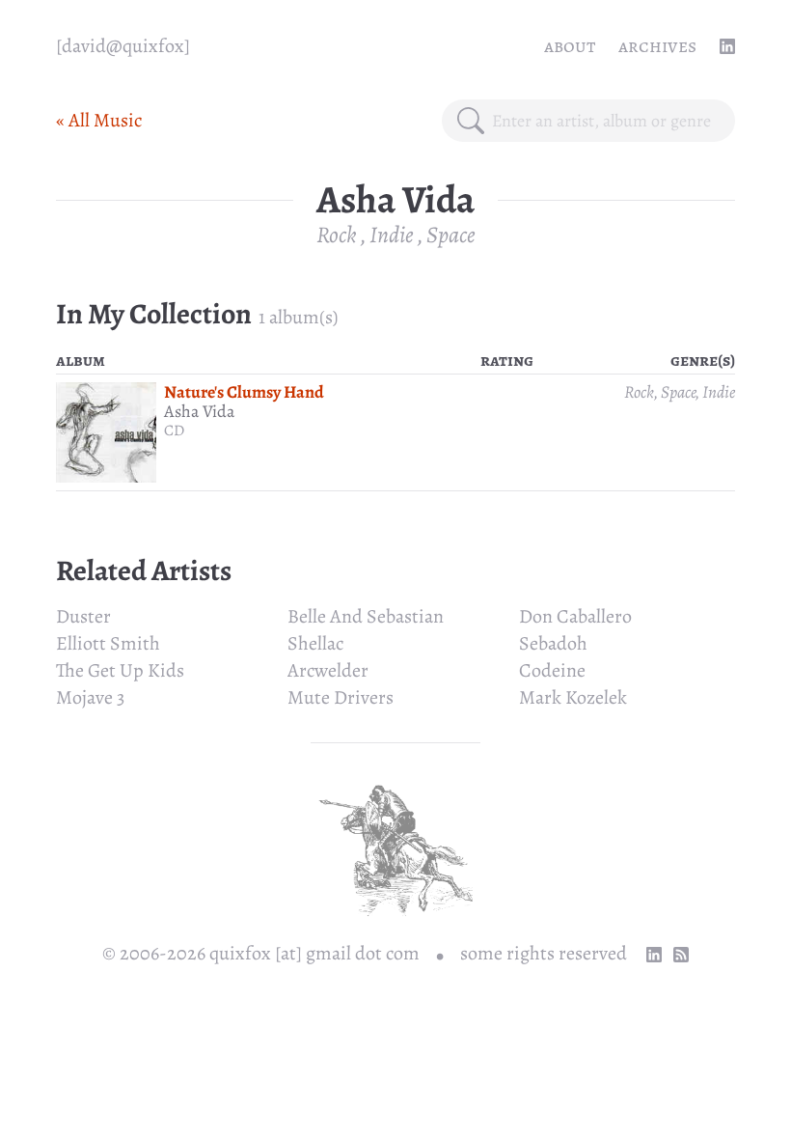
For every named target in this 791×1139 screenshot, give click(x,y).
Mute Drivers (340, 697)
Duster (83, 616)
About (569, 46)
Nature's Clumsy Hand (244, 391)
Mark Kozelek (573, 697)
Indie (391, 234)
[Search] (470, 120)
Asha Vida (199, 411)
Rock (336, 234)
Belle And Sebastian (365, 616)
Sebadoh (553, 643)
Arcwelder (327, 670)
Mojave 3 (90, 697)
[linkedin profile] (727, 46)
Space (451, 234)
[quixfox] (123, 46)
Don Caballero (575, 616)
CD (174, 430)
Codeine (552, 670)
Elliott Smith (108, 643)
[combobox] (606, 120)
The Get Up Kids (120, 670)
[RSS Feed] (681, 954)
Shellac (315, 643)
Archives (657, 46)
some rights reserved (543, 953)
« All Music (99, 120)
